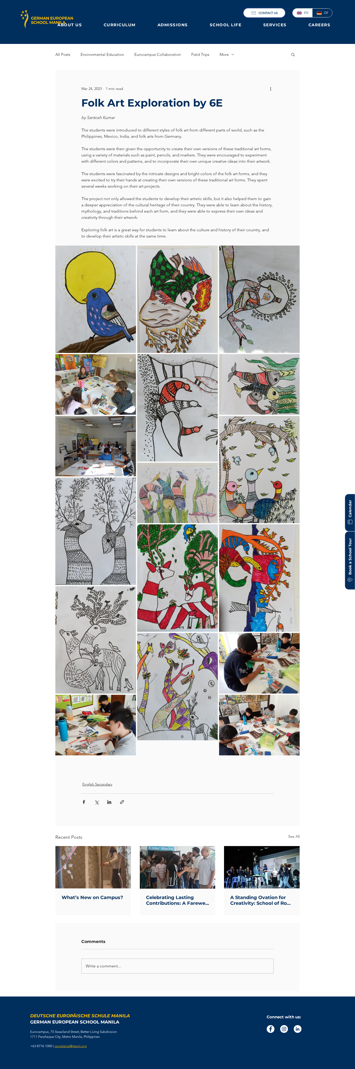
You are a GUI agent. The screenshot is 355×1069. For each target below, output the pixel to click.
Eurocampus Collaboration (157, 54)
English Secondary (97, 784)
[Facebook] (270, 1029)
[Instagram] (284, 1029)
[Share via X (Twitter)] (96, 802)
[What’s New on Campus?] (93, 867)
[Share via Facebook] (83, 802)
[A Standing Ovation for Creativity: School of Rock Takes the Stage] (262, 867)
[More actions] (270, 88)
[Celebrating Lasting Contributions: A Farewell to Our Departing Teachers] (177, 867)
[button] (70, 24)
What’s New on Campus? (92, 897)
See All (294, 836)
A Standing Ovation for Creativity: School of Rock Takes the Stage (261, 900)
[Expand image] (95, 299)
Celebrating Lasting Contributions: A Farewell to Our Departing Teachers (177, 900)
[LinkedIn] (297, 1029)
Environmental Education (102, 54)
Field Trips (200, 54)
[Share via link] (122, 802)
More (224, 54)
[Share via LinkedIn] (109, 802)
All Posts (62, 54)
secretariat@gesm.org (71, 1046)
